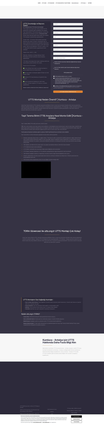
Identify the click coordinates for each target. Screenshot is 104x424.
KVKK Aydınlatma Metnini (59, 76)
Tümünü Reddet (76, 421)
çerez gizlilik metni (46, 422)
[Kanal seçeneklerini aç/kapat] (68, 83)
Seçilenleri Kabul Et (76, 419)
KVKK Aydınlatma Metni (68, 72)
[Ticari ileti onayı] (54, 78)
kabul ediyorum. (63, 83)
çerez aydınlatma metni (37, 422)
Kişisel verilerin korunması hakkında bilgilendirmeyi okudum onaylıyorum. (67, 62)
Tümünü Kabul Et (76, 416)
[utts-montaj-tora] (31, 339)
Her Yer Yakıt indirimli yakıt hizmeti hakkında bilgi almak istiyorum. (66, 68)
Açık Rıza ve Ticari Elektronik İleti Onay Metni (63, 85)
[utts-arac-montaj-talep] (52, 249)
